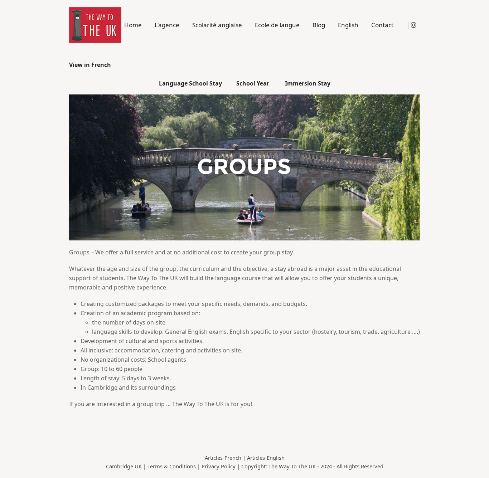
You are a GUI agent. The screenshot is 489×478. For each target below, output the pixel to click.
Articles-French (223, 457)
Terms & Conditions (171, 466)
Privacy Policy (219, 466)
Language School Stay (191, 83)
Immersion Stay (307, 83)
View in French (90, 65)
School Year (253, 83)
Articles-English (266, 457)
